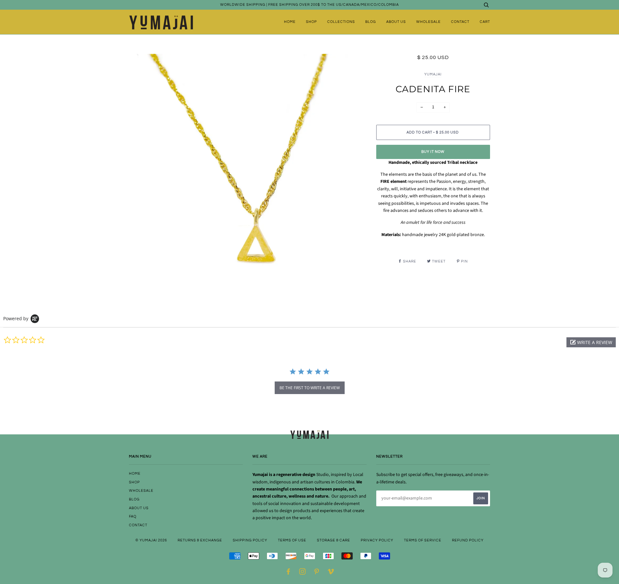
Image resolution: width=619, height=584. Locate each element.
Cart (485, 22)
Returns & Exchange (200, 540)
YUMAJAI (433, 74)
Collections (341, 22)
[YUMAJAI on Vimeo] (331, 573)
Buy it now (433, 151)
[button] (591, 342)
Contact (460, 22)
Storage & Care (333, 540)
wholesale (428, 22)
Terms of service (422, 540)
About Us (396, 22)
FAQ (132, 516)
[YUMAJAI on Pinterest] (316, 573)
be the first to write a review (310, 388)
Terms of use (292, 540)
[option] (248, 173)
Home (290, 22)
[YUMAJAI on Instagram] (302, 573)
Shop (311, 22)
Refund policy (468, 540)
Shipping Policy (250, 540)
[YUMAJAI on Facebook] (288, 573)
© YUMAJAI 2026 (151, 540)
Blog (370, 22)
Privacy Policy (377, 540)
